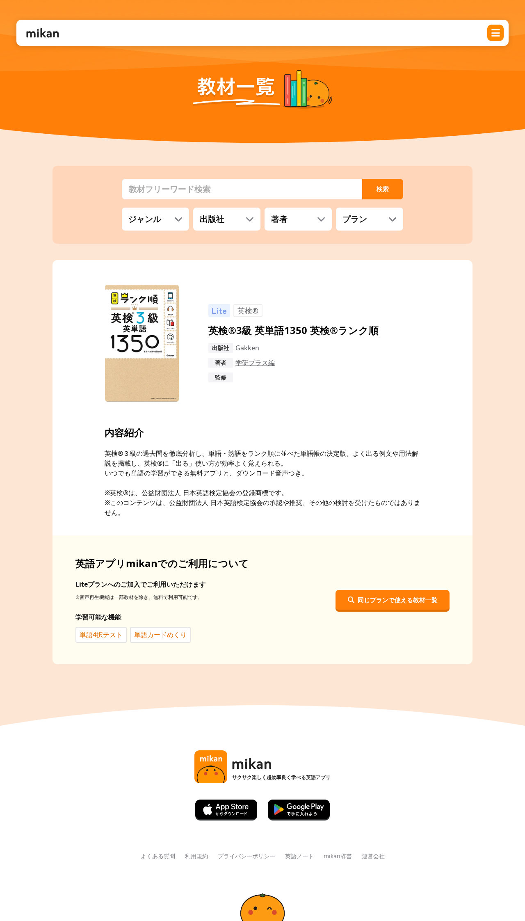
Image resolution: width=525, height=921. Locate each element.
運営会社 (373, 856)
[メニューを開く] (495, 33)
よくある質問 (158, 856)
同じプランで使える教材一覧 (398, 599)
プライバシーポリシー (246, 856)
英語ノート (299, 856)
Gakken (247, 347)
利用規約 (196, 856)
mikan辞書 (338, 856)
